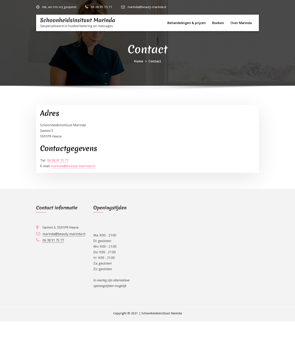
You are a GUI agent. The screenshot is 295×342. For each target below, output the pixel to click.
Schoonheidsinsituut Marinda (77, 20)
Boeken (218, 23)
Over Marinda (241, 23)
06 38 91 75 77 (101, 7)
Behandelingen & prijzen (186, 23)
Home (138, 61)
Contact (155, 61)
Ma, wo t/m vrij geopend (59, 7)
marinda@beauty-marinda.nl (147, 7)
